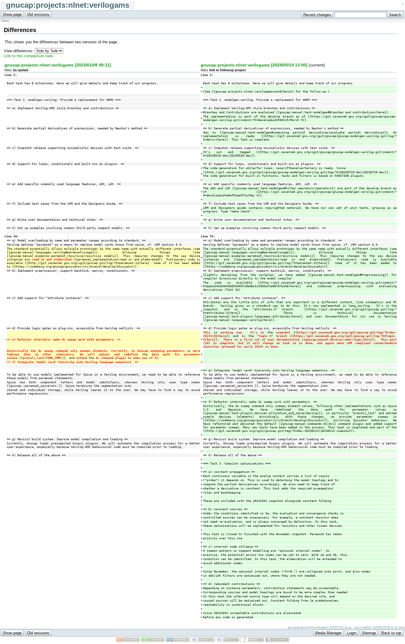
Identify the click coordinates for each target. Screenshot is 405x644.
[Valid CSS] (227, 640)
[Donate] (153, 640)
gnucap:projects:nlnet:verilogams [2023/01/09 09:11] (57, 65)
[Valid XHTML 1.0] (202, 640)
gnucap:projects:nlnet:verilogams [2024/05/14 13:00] (254, 65)
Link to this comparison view (28, 56)
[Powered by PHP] (177, 640)
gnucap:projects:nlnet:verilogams (67, 5)
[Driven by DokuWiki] (277, 640)
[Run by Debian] (252, 640)
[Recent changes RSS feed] (128, 640)
